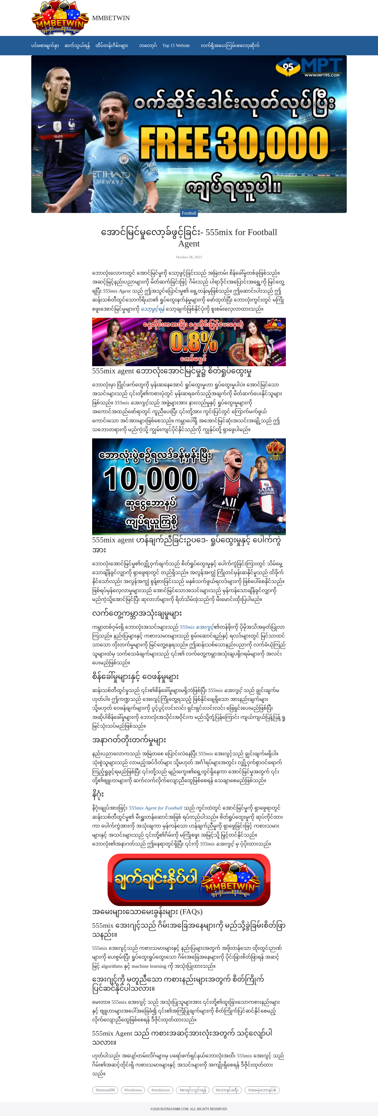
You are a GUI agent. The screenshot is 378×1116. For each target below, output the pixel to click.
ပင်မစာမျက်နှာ (45, 45)
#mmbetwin (160, 1090)
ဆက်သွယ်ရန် (77, 45)
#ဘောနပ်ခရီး (227, 1090)
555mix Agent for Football (156, 808)
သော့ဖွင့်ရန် (152, 309)
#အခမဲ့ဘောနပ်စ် (262, 1090)
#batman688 (105, 1090)
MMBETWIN (111, 18)
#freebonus (133, 1090)
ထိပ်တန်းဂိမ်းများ (111, 45)
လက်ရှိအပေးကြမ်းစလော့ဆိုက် (230, 45)
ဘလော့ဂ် (148, 45)
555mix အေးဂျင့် (197, 627)
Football (189, 212)
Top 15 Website (176, 45)
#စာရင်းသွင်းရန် (193, 1090)
